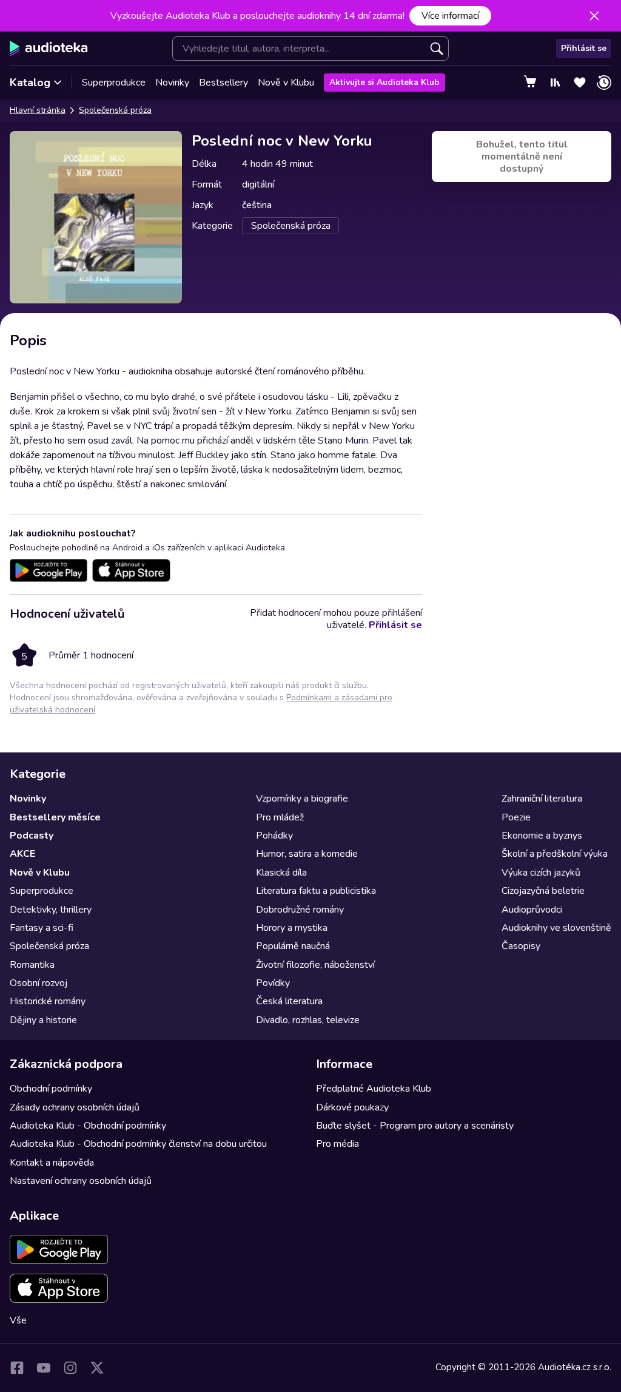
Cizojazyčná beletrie (543, 890)
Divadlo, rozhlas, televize (308, 1020)
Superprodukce (114, 82)
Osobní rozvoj (38, 983)
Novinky (172, 82)
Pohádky (274, 835)
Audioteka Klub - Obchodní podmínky (88, 1125)
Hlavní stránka (37, 110)
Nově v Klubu (286, 82)
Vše (18, 1320)
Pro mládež (280, 817)
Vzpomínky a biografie (302, 798)
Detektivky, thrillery (51, 909)
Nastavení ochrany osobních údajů (81, 1180)
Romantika (32, 964)
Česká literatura (289, 1001)
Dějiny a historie (43, 1020)
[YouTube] (43, 1367)
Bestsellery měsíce (55, 817)
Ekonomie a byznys (542, 835)
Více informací (450, 15)
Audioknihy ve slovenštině (556, 927)
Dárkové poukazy (352, 1107)
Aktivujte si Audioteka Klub (384, 82)
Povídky (273, 983)
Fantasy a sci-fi (41, 927)
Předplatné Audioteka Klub (373, 1088)
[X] (97, 1367)
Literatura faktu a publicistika (316, 890)
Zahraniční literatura (542, 798)
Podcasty (31, 835)
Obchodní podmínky (51, 1088)
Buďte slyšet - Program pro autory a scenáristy (415, 1125)
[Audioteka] (49, 48)
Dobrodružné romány (300, 909)
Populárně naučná (293, 946)
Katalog (30, 82)
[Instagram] (70, 1367)
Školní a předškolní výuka (555, 853)
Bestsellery (223, 82)
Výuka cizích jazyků (541, 872)
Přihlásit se (583, 48)
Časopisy (521, 946)
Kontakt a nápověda (52, 1162)
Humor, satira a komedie (307, 853)
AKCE (22, 853)
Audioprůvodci (532, 909)
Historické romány (48, 1001)
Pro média (337, 1143)
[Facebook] (17, 1367)
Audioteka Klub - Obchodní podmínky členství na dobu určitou (138, 1143)
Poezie (516, 817)
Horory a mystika (291, 927)
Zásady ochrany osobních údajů (74, 1107)
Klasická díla (281, 872)
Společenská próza (115, 110)
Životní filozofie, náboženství (315, 964)
